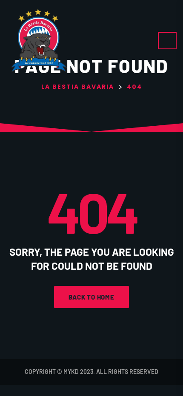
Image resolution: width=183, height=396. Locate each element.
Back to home (91, 297)
